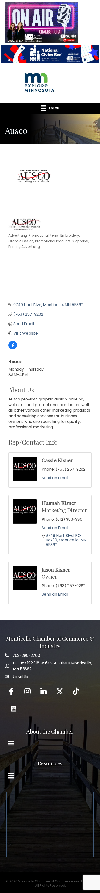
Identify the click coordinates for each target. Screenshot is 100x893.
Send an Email (55, 478)
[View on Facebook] (12, 348)
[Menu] (11, 744)
